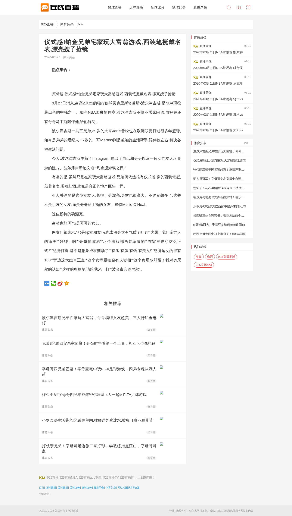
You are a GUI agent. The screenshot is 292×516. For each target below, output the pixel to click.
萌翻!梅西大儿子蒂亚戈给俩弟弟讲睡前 (219, 224)
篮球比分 (87, 487)
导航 (248, 7)
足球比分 (75, 487)
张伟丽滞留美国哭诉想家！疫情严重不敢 (220, 169)
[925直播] (59, 7)
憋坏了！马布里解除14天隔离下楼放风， (220, 188)
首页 (41, 487)
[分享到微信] (53, 283)
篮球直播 (51, 487)
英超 (199, 256)
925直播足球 (226, 256)
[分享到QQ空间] (66, 283)
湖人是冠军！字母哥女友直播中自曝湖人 (220, 178)
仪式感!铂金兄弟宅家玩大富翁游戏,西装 (219, 160)
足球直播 (63, 487)
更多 (246, 142)
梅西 (210, 256)
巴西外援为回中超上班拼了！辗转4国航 (219, 234)
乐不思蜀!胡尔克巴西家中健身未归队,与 (219, 206)
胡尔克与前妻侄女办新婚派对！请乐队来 (220, 197)
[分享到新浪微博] (60, 283)
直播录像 (99, 487)
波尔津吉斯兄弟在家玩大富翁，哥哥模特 (220, 151)
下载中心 (238, 7)
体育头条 (67, 24)
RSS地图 (134, 487)
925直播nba (204, 265)
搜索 (229, 7)
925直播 (47, 24)
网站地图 (123, 487)
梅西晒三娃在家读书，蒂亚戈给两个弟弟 (220, 215)
